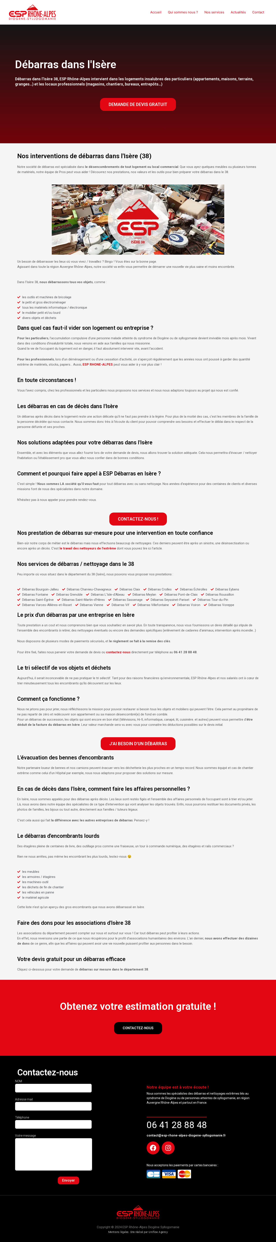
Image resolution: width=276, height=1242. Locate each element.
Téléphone (22, 1117)
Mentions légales (118, 1232)
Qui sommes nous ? (183, 12)
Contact (258, 12)
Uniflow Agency (158, 1232)
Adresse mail (24, 1099)
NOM (18, 1081)
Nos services (214, 12)
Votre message (25, 1135)
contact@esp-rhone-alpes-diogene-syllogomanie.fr (186, 1135)
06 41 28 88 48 (177, 1125)
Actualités (238, 12)
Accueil (156, 12)
